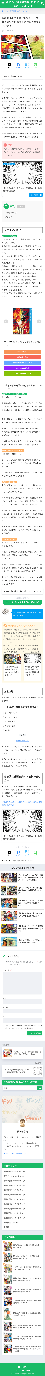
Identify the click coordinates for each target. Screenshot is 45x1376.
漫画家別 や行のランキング (14, 1195)
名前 (4, 998)
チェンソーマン (11, 717)
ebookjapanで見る (22, 368)
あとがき (8, 217)
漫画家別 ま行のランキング (14, 1204)
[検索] (39, 1088)
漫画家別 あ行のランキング (14, 1171)
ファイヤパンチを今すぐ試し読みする (22, 602)
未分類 (6, 1227)
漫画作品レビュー (11, 1222)
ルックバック (10, 721)
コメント (7, 970)
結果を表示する (22, 741)
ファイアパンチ (11, 213)
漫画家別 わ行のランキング (14, 1209)
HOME (23, 1367)
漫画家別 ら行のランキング (14, 1218)
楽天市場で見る (22, 357)
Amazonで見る (22, 352)
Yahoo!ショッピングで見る (22, 362)
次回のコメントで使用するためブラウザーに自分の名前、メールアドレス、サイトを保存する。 (23, 1027)
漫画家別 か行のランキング (14, 1199)
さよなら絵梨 (10, 726)
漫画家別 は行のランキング (23, 861)
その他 (7, 730)
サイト (5, 1017)
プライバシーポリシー (22, 1370)
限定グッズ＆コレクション (14, 1176)
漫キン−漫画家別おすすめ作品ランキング (23, 4)
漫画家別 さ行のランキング (14, 1181)
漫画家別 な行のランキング (14, 1190)
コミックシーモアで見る (22, 373)
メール (5, 1007)
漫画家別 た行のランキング (14, 1185)
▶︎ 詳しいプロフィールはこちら (15, 1154)
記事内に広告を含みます (13, 76)
